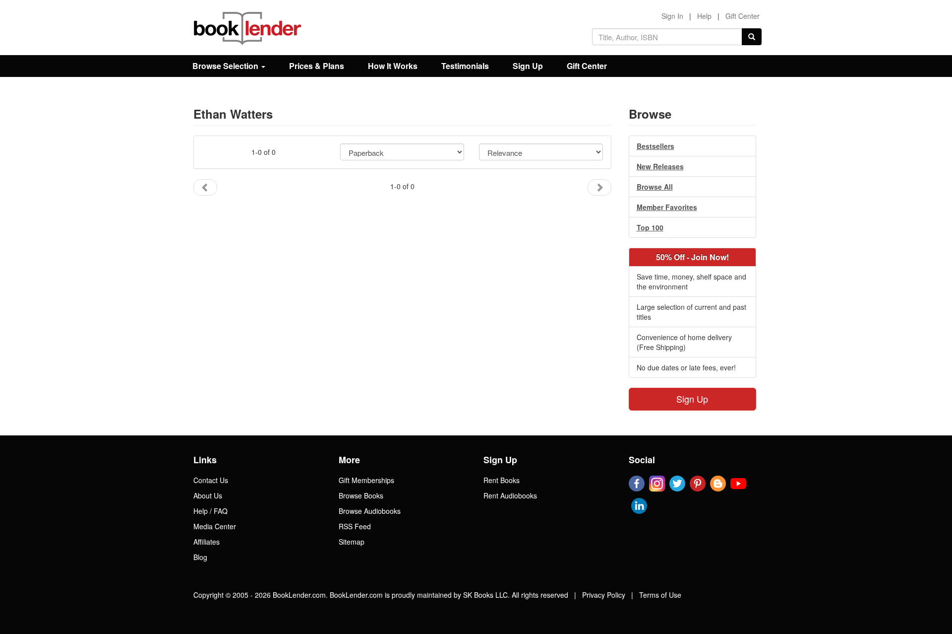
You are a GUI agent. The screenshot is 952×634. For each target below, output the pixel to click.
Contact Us (210, 480)
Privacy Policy (603, 595)
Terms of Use (660, 595)
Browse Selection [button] (226, 65)
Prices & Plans (316, 65)
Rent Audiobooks (510, 495)
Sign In (672, 16)
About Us (207, 495)
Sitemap (351, 542)
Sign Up (528, 65)
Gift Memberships (366, 480)
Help (704, 16)
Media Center (214, 526)
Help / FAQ (210, 511)
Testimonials (465, 65)
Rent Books (501, 480)
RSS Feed (355, 526)
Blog (200, 557)
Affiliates (206, 542)
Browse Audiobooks (370, 511)
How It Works (392, 65)
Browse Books (361, 495)
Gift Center (742, 16)
